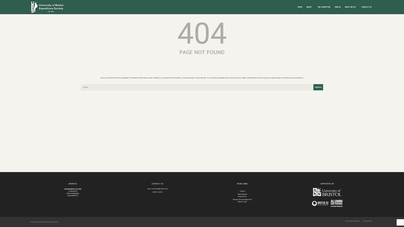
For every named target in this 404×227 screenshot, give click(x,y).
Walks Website (242, 194)
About (309, 7)
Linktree (242, 191)
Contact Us (366, 7)
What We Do (350, 7)
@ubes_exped (157, 192)
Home (300, 7)
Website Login (242, 202)
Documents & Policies (352, 221)
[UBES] (47, 13)
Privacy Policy (367, 221)
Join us (338, 7)
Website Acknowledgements (242, 199)
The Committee (324, 7)
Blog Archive (242, 196)
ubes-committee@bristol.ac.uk (157, 189)
